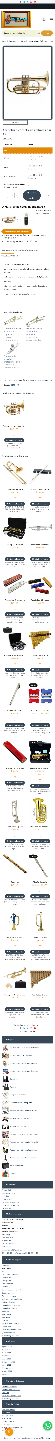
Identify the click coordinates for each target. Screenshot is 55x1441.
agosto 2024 (7, 1346)
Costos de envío (9, 1193)
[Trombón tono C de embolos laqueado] (36, 321)
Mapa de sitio (7, 1314)
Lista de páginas (14, 1260)
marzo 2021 (7, 1374)
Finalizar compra (9, 1296)
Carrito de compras (10, 1274)
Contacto (6, 1287)
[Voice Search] (39, 33)
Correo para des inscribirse (13, 1290)
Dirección (6, 1199)
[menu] (51, 19)
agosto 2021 (7, 1371)
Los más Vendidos (9, 1308)
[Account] (43, 19)
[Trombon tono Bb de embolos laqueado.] (13, 321)
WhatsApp (6, 1234)
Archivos (10, 1341)
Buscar (47, 33)
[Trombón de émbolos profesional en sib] (13, 348)
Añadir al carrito (32, 195)
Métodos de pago (14, 1214)
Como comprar (8, 1284)
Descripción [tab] (7, 250)
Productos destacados (11, 1330)
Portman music (8, 1409)
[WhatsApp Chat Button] (47, 1425)
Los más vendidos (9, 1386)
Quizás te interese (15, 1381)
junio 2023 (6, 1353)
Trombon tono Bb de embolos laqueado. (13, 331)
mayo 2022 (6, 1365)
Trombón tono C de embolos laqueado (34, 331)
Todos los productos (10, 1336)
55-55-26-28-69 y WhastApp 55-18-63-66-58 (20, 1253)
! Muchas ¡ (6, 1265)
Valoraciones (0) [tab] (9, 256)
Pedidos (5, 1196)
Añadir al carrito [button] (16, 440)
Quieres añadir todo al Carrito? (17, 231)
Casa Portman (8, 1277)
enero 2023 (6, 1359)
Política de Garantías (11, 1323)
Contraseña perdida (10, 1205)
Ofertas (5, 1320)
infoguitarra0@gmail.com (13, 1250)
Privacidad (6, 1190)
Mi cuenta (6, 1317)
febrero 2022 (7, 1368)
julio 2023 (6, 1350)
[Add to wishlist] (47, 195)
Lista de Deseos (8, 1302)
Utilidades (11, 1184)
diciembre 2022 (8, 1362)
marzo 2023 (7, 1356)
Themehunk (46, 1438)
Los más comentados (11, 1305)
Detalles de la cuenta (11, 1202)
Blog (4, 1271)
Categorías (10, 1040)
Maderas (5, 1311)
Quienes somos (8, 1333)
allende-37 (6, 1268)
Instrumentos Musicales (12, 1299)
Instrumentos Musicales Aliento (39, 380)
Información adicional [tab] (27, 250)
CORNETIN (15, 385)
